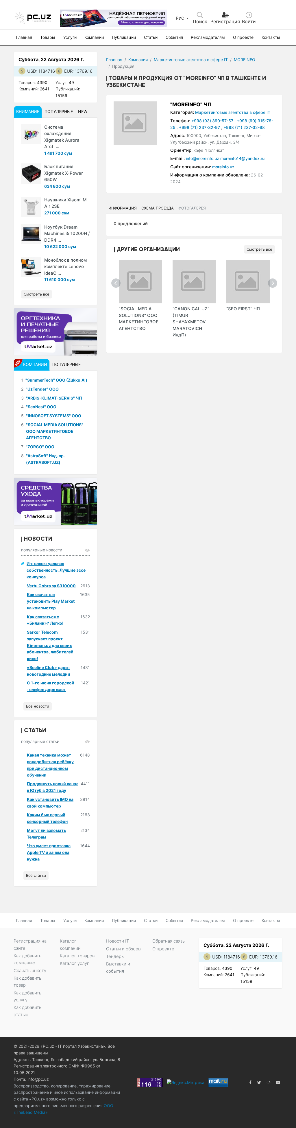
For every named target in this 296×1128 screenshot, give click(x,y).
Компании (94, 37)
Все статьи (36, 875)
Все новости (37, 706)
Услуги (70, 37)
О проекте (243, 37)
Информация (122, 208)
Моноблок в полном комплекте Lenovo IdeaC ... (65, 266)
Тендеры (115, 956)
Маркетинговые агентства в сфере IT (191, 59)
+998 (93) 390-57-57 (212, 120)
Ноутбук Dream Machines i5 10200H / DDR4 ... (67, 233)
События (174, 37)
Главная (24, 37)
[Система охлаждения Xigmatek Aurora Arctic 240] (31, 134)
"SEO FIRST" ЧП (243, 308)
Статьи (151, 37)
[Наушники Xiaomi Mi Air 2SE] (31, 207)
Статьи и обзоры (123, 949)
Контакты (271, 37)
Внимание (27, 111)
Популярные (59, 111)
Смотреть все (259, 249)
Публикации (124, 37)
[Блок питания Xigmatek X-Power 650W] (31, 173)
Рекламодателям (208, 37)
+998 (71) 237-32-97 (200, 127)
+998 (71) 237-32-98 (244, 127)
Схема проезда (157, 208)
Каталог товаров (77, 955)
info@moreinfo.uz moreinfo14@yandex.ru (225, 158)
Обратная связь (168, 941)
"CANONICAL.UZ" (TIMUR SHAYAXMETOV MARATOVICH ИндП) (191, 322)
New (82, 111)
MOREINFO (244, 59)
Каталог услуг (74, 963)
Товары (47, 37)
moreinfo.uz (223, 166)
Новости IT (117, 941)
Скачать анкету (30, 970)
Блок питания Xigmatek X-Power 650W (63, 173)
